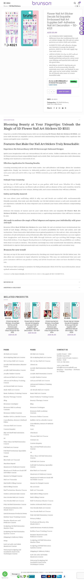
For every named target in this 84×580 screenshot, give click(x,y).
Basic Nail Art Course (11, 390)
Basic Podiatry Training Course (15, 393)
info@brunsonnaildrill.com (67, 367)
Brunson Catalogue (11, 404)
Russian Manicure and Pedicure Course (12, 522)
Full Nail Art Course (11, 447)
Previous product (75, 6)
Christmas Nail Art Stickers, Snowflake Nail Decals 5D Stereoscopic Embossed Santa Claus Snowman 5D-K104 (52, 326)
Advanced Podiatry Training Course (14, 382)
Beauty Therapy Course (13, 397)
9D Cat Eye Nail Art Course (14, 361)
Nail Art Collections (54, 104)
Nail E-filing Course (11, 487)
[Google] (59, 108)
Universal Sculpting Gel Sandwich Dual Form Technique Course (12, 552)
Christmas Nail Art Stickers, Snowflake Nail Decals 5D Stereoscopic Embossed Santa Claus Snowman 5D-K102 (12, 326)
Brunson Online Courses (13, 413)
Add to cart (64, 92)
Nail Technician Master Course (15, 490)
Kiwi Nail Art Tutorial (12, 460)
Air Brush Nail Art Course (13, 386)
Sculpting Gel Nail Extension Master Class (14, 527)
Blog (5, 400)
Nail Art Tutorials (10, 480)
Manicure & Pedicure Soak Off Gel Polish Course (15, 472)
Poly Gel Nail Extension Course (15, 504)
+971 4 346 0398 (63, 366)
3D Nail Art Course (11, 354)
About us (33, 365)
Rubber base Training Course (15, 517)
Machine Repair (9, 463)
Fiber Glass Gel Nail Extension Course (15, 443)
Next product (79, 6)
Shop (5, 541)
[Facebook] (54, 108)
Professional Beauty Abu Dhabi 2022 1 (13, 509)
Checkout (33, 433)
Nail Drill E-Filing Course (13, 483)
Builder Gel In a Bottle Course (15, 417)
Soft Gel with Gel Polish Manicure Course (12, 545)
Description (9, 120)
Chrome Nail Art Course (13, 426)
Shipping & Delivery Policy (13, 537)
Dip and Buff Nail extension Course (14, 434)
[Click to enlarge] (5, 44)
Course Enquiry (9, 429)
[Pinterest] (65, 108)
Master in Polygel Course (13, 476)
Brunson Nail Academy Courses (12, 408)
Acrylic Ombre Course (12, 374)
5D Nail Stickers (15, 6)
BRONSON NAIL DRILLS (34, 274)
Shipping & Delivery (12, 288)
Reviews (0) (8, 282)
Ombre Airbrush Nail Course (14, 494)
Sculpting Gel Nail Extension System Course (14, 533)
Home (6, 6)
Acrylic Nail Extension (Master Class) (15, 366)
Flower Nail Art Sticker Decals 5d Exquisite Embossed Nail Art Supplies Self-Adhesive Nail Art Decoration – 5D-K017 (32, 325)
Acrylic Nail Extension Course (15, 370)
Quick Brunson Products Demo (15, 513)
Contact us (8, 274)
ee (4, 438)
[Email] (62, 108)
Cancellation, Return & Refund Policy (15, 421)
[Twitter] (56, 108)
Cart (32, 429)
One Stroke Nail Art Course (14, 497)
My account (34, 487)
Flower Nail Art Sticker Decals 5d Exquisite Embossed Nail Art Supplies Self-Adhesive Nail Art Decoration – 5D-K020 (71, 326)
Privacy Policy (35, 518)
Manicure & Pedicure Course (14, 467)
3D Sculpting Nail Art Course (14, 357)
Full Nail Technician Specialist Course (15, 452)
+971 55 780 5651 (63, 362)
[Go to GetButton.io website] (5, 578)
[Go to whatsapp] (4, 574)
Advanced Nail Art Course (13, 377)
